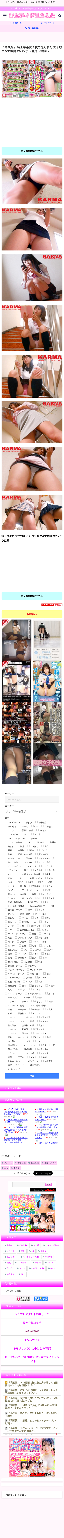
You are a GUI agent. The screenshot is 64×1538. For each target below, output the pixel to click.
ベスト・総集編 (52, 1245)
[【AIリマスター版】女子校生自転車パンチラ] (17, 681)
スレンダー (11, 1257)
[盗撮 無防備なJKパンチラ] (17, 722)
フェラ (22, 1268)
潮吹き (43, 1251)
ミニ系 (36, 1245)
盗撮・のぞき (50, 1163)
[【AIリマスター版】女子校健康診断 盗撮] (17, 640)
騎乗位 (10, 1245)
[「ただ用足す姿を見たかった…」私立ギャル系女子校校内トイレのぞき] (47, 722)
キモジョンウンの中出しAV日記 (32, 1348)
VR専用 (48, 1257)
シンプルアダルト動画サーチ (32, 1314)
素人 (6, 1168)
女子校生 (22, 1163)
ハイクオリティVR (31, 1257)
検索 (32, 1076)
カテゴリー (10, 806)
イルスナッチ (32, 1339)
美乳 (9, 1263)
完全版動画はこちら (32, 151)
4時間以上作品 (38, 1268)
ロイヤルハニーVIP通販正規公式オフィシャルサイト (32, 1359)
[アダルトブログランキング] (25, 1299)
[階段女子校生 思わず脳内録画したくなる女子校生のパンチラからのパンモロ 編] (17, 763)
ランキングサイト (47, 23)
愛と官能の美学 (32, 1322)
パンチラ (8, 1163)
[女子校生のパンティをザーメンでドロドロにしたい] (47, 681)
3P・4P (51, 1263)
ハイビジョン (23, 1263)
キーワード (10, 794)
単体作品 (23, 1245)
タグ (7, 818)
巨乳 (23, 1251)
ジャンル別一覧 (15, 23)
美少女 (17, 1168)
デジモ (38, 1263)
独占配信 (35, 1163)
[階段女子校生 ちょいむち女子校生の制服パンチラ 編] (47, 763)
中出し (53, 1268)
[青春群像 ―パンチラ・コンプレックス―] (47, 640)
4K (33, 1251)
